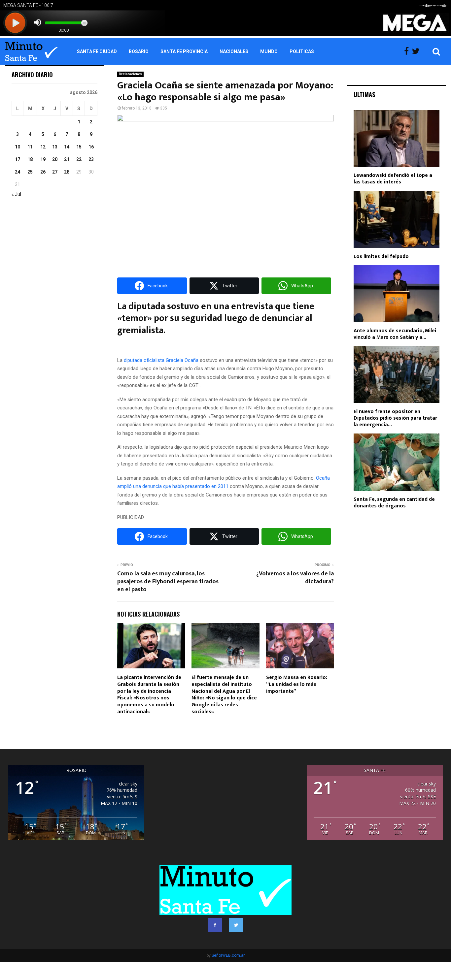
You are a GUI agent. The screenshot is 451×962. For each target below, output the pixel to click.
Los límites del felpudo (381, 256)
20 (54, 159)
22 (79, 159)
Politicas (302, 51)
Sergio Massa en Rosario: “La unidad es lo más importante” (296, 684)
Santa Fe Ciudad (97, 51)
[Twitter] (417, 51)
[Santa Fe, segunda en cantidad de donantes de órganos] (396, 462)
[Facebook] (408, 51)
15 (79, 146)
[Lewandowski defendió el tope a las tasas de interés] (396, 138)
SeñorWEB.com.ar (228, 955)
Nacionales (234, 51)
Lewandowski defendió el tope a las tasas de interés (393, 178)
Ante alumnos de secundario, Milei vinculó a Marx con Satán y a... (395, 334)
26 (43, 172)
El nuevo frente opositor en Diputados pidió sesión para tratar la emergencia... (395, 418)
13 (54, 146)
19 (43, 159)
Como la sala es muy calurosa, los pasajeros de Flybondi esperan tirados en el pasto (168, 581)
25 (30, 172)
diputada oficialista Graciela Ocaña (161, 360)
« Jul (16, 194)
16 (91, 146)
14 (66, 146)
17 (17, 159)
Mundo (269, 51)
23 (91, 159)
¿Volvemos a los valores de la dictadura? (295, 578)
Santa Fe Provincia (184, 51)
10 (17, 146)
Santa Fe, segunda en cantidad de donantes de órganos (394, 502)
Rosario (139, 51)
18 (30, 159)
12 (43, 146)
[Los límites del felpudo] (396, 219)
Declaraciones (130, 74)
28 (66, 172)
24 (17, 172)
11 (30, 146)
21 (66, 159)
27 (54, 172)
